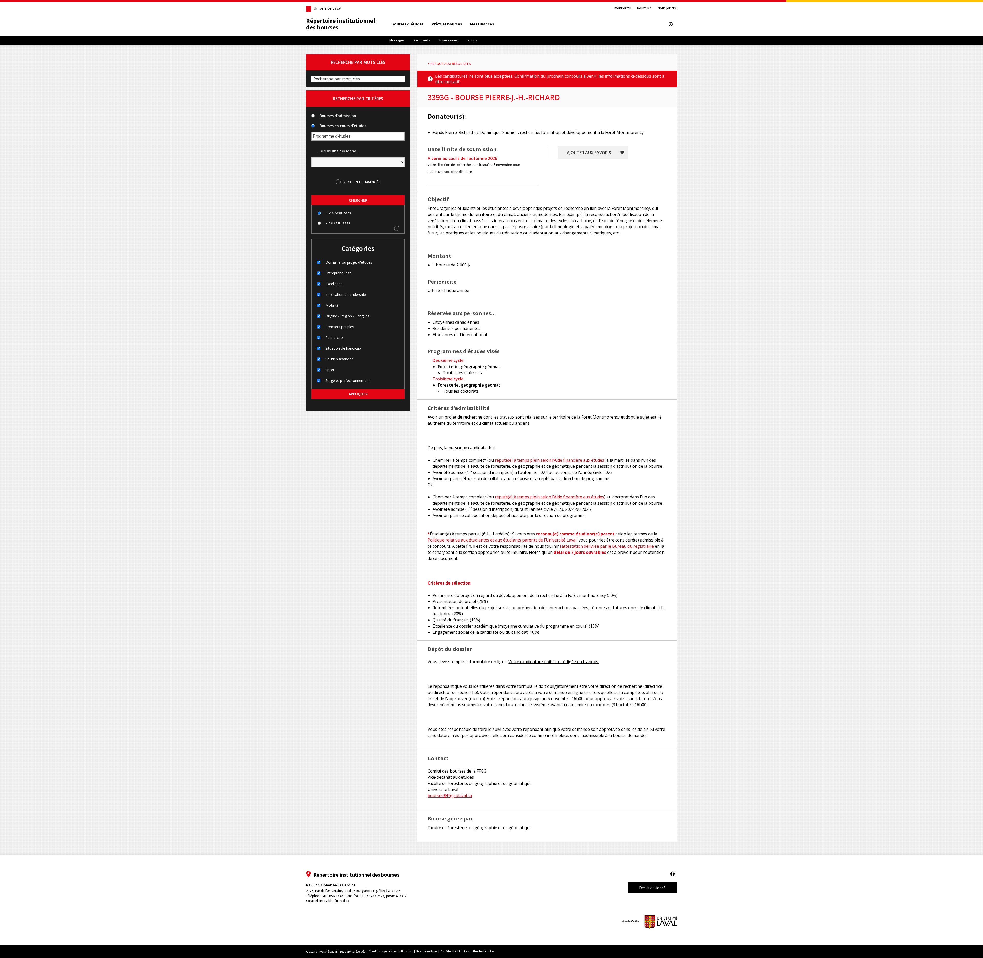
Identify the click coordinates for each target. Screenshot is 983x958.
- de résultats (338, 223)
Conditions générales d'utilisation (391, 951)
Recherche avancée (361, 181)
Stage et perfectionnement (347, 380)
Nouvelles (644, 8)
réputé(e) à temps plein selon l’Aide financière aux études (549, 460)
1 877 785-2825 (373, 895)
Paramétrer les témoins (479, 951)
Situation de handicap (343, 348)
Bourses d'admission (337, 115)
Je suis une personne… (339, 151)
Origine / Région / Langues (347, 316)
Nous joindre (667, 8)
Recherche (334, 337)
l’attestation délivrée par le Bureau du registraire (607, 546)
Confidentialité (450, 951)
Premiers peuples (339, 326)
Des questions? (652, 887)
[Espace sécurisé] (671, 24)
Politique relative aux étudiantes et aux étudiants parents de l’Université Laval (502, 540)
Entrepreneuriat (338, 272)
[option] (407, 24)
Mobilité (332, 305)
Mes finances (482, 24)
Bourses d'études (407, 24)
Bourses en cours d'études (342, 125)
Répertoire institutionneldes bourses (340, 24)
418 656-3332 (333, 895)
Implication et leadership (345, 294)
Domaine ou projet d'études (348, 262)
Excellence (334, 283)
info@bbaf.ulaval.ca (334, 900)
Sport (329, 369)
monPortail (622, 8)
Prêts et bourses (447, 24)
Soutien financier (339, 359)
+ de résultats (338, 213)
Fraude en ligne (426, 951)
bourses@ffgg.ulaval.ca (450, 795)
